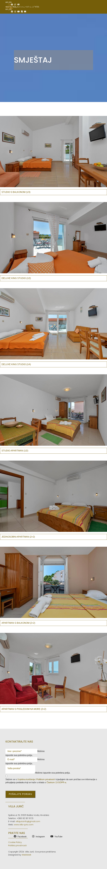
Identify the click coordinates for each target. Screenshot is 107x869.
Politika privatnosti (17, 845)
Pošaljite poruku (20, 794)
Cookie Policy (15, 842)
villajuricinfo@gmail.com (28, 821)
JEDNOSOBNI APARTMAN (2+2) (18, 537)
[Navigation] (100, 6)
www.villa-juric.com (23, 824)
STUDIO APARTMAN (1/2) (15, 450)
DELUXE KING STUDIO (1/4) (16, 364)
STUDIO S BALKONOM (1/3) (16, 192)
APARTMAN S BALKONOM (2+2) (18, 623)
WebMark (26, 854)
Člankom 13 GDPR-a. (57, 782)
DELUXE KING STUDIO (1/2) (16, 278)
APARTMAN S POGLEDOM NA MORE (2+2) (24, 709)
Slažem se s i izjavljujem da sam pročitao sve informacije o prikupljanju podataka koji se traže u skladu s (51, 781)
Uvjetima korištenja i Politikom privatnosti (36, 779)
